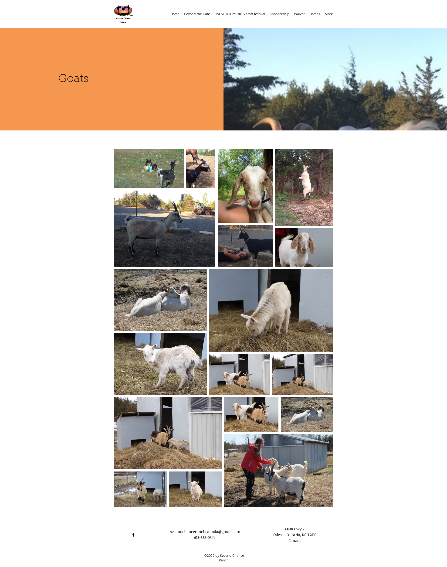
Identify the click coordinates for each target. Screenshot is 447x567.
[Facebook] (133, 535)
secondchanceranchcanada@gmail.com (205, 531)
